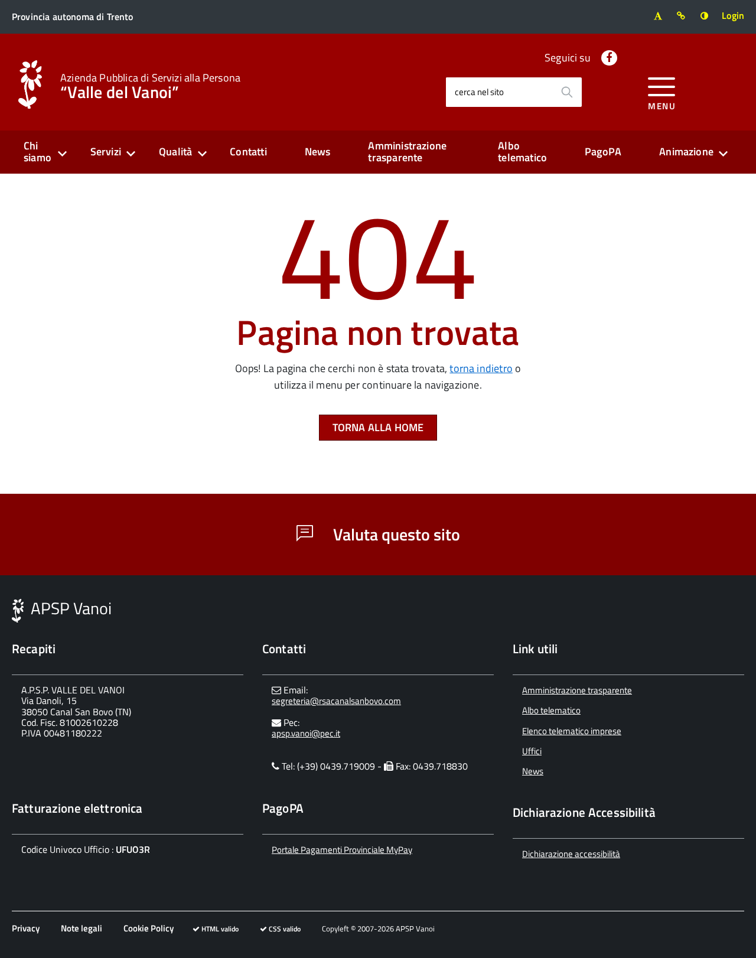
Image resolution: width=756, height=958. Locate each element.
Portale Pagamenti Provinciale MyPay (342, 849)
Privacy (26, 928)
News (318, 151)
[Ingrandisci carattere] (657, 16)
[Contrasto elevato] (704, 16)
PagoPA (603, 151)
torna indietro (481, 368)
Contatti (248, 151)
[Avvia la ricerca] (567, 92)
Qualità (175, 151)
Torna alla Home (378, 427)
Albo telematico (522, 152)
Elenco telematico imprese (571, 731)
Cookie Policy (148, 928)
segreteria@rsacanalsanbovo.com (336, 701)
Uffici (532, 751)
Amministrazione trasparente (407, 152)
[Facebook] (609, 58)
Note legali (81, 928)
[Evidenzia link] (681, 16)
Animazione (686, 151)
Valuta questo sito (395, 534)
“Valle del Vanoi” (150, 85)
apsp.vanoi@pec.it (306, 733)
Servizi (105, 151)
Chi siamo (37, 152)
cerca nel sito (479, 92)
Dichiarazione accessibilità (571, 854)
